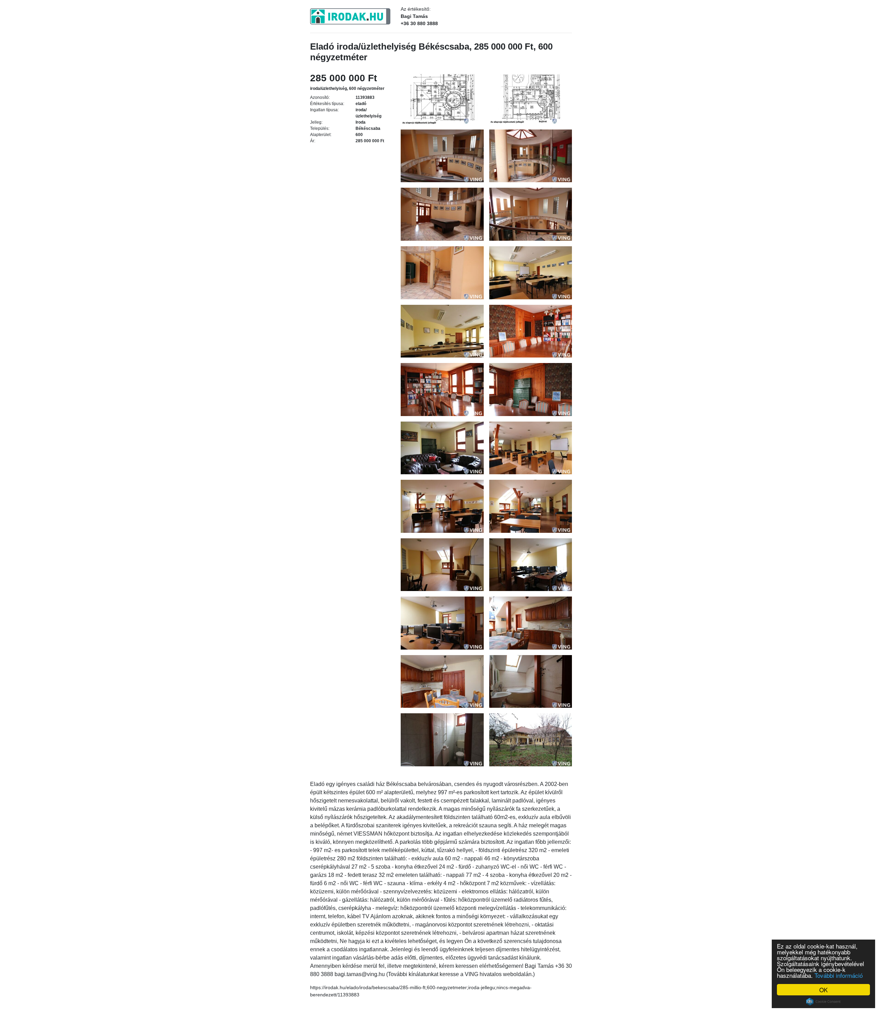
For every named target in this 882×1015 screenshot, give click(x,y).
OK (823, 989)
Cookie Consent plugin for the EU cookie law (823, 1001)
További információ (838, 975)
